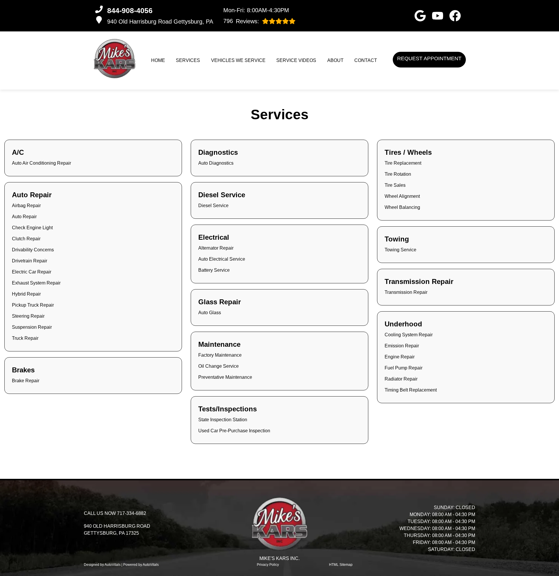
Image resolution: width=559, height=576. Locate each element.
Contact (365, 60)
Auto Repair (24, 216)
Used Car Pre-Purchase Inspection (234, 430)
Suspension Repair (32, 327)
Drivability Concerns (33, 249)
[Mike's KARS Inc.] (114, 58)
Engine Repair (400, 356)
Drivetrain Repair (29, 260)
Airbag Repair (26, 205)
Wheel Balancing (402, 207)
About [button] (335, 60)
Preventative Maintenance (225, 377)
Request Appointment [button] (429, 58)
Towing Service (400, 249)
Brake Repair (25, 380)
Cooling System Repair (409, 334)
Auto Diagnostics (215, 163)
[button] (420, 16)
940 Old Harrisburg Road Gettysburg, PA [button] (160, 21)
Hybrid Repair (26, 293)
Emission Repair (402, 345)
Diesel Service (213, 205)
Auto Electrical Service (221, 259)
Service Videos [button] (296, 60)
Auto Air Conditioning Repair (41, 163)
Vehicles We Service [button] (238, 60)
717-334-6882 (131, 513)
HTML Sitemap (341, 565)
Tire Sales (395, 185)
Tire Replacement (403, 163)
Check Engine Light (32, 227)
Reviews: (241, 21)
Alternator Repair (215, 248)
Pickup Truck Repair (33, 305)
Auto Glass (209, 312)
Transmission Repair (406, 292)
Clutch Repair (26, 238)
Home (158, 60)
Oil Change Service (218, 366)
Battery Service (214, 270)
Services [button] (188, 60)
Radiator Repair (401, 378)
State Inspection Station (222, 419)
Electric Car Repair (31, 271)
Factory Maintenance (220, 355)
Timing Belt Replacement (411, 389)
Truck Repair (25, 338)
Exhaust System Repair (36, 282)
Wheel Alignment (402, 196)
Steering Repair (28, 316)
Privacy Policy (268, 565)
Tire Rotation (398, 174)
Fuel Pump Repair (403, 367)
